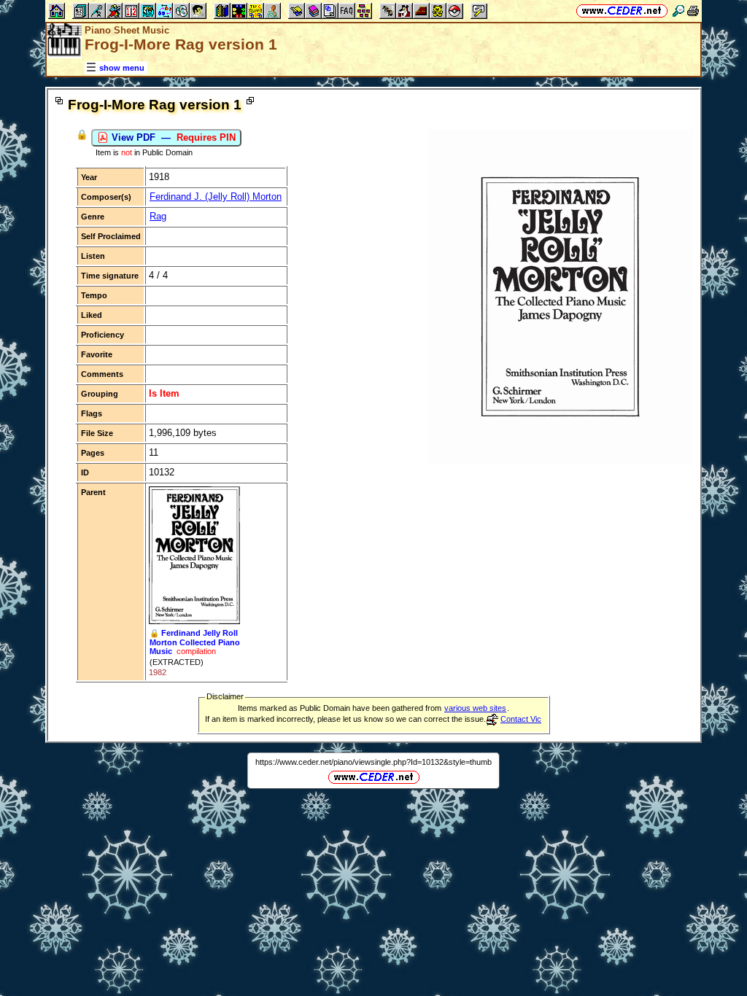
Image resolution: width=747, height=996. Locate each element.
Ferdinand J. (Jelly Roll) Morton (216, 196)
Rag (158, 216)
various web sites (475, 708)
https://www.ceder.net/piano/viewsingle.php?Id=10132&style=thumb (373, 762)
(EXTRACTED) (177, 662)
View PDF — (172, 137)
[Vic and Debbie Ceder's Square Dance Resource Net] (622, 10)
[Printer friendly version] (693, 10)
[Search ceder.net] (678, 10)
